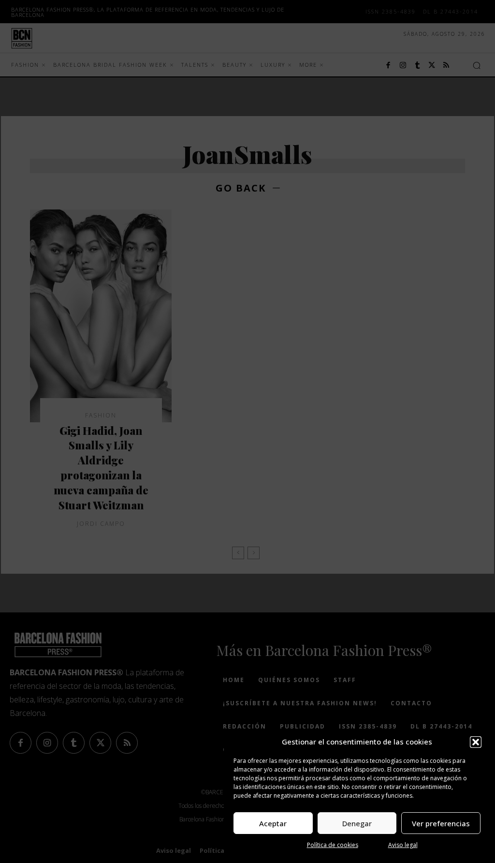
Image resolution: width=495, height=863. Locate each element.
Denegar (357, 823)
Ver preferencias (441, 823)
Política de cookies (332, 845)
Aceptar (273, 823)
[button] (475, 742)
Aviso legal (403, 845)
